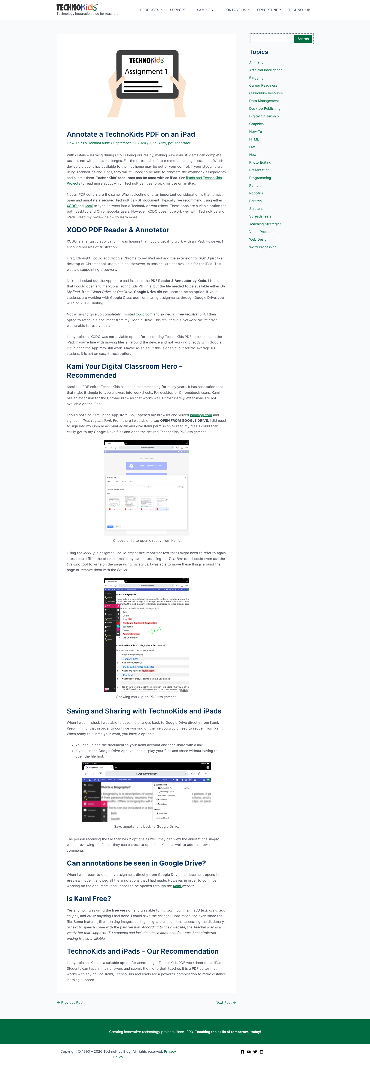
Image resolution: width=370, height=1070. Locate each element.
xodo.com (145, 314)
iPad (153, 143)
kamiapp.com (201, 415)
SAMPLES (205, 10)
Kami (89, 206)
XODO (72, 206)
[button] (161, 9)
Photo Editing (260, 162)
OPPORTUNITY (269, 10)
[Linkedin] (262, 1052)
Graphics (256, 124)
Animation (257, 62)
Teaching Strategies (265, 224)
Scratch (255, 201)
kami (162, 143)
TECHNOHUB (299, 10)
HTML (254, 139)
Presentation (259, 170)
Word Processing (263, 247)
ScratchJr (257, 208)
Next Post (226, 1002)
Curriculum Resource (266, 93)
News (253, 154)
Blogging (256, 77)
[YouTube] (249, 1052)
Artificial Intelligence (265, 70)
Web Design (259, 239)
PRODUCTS (149, 10)
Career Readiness (263, 85)
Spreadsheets (260, 216)
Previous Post (70, 1002)
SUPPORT (178, 10)
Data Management (264, 101)
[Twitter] (255, 1052)
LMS (252, 147)
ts (78, 183)
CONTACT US (235, 10)
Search (303, 39)
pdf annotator (179, 143)
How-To (73, 143)
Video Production (263, 231)
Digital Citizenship (264, 116)
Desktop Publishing (264, 108)
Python (255, 185)
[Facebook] (242, 1052)
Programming (260, 178)
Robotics (256, 193)
